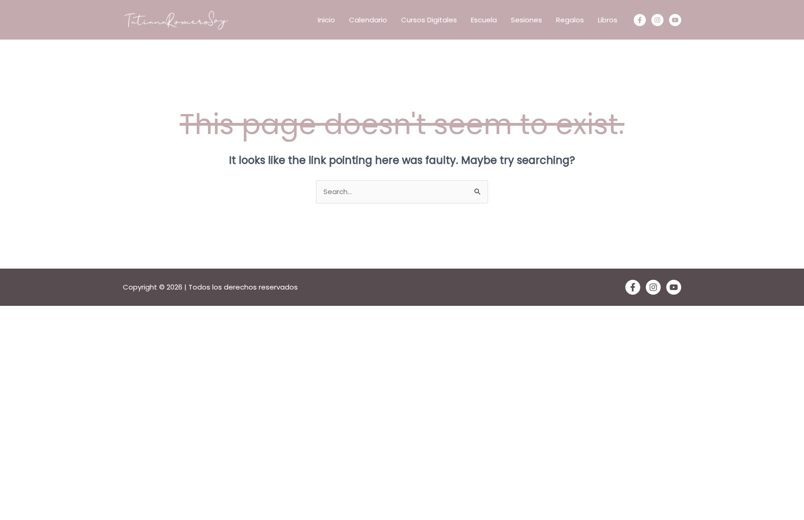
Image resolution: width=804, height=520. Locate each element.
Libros (607, 20)
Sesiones (526, 20)
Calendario (368, 20)
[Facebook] (640, 20)
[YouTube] (673, 287)
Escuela (484, 20)
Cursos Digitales (429, 20)
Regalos (570, 20)
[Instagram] (657, 20)
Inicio (326, 20)
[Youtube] (675, 20)
